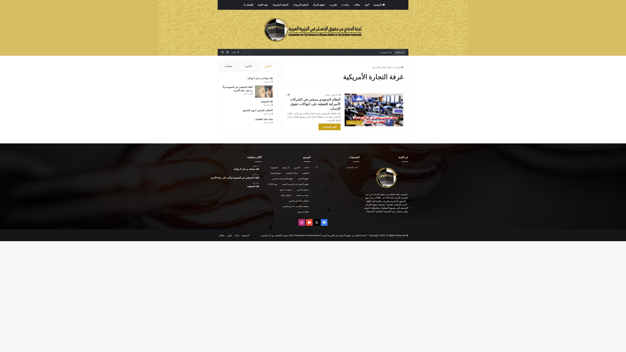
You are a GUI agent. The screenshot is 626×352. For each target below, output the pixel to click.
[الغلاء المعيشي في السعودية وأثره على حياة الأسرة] (264, 91)
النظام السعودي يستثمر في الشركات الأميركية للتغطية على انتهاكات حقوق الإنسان (315, 104)
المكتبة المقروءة (280, 5)
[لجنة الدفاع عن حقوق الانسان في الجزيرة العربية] (313, 29)
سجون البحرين (303, 189)
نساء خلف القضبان (264, 119)
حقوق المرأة (319, 5)
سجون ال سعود (285, 189)
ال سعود (285, 167)
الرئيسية (378, 5)
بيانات (346, 5)
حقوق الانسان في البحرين (282, 178)
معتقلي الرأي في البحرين (298, 200)
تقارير (334, 5)
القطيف (305, 173)
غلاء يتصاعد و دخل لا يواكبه (260, 78)
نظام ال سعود (303, 212)
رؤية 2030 (272, 184)
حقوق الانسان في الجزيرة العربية (295, 184)
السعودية (274, 167)
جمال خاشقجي (292, 173)
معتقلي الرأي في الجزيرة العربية (296, 206)
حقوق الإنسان (275, 173)
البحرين (297, 167)
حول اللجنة (263, 5)
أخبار (367, 5)
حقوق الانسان (303, 178)
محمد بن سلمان (302, 195)
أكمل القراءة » (329, 126)
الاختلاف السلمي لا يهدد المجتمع (258, 110)
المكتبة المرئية (301, 5)
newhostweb (313, 235)
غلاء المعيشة (386, 52)
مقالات (357, 5)
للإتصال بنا (248, 5)
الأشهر (268, 66)
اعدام (307, 167)
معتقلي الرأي (286, 195)
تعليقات (228, 66)
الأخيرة (248, 66)
